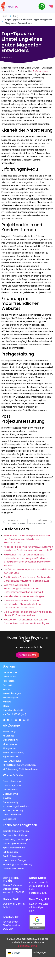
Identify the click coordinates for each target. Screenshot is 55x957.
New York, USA (39, 899)
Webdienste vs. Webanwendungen (24, 596)
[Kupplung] (4, 720)
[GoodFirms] (8, 720)
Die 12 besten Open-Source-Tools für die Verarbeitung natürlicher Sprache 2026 (27, 579)
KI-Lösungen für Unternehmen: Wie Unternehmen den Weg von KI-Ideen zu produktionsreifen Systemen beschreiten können (27, 560)
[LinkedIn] (16, 720)
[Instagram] (28, 720)
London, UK (11, 917)
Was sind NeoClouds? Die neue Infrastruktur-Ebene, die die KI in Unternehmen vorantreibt (22, 604)
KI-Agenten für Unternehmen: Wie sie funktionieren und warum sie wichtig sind (27, 621)
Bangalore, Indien (11, 879)
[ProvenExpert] (20, 720)
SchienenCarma (27, 946)
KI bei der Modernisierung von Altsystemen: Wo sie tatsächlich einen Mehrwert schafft (28, 548)
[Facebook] (11, 720)
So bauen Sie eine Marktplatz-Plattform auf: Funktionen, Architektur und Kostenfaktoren (27, 539)
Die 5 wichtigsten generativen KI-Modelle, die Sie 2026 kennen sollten (28, 613)
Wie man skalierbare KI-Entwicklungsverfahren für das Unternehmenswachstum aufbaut (23, 588)
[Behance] (24, 720)
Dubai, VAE (11, 899)
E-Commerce (40, 71)
